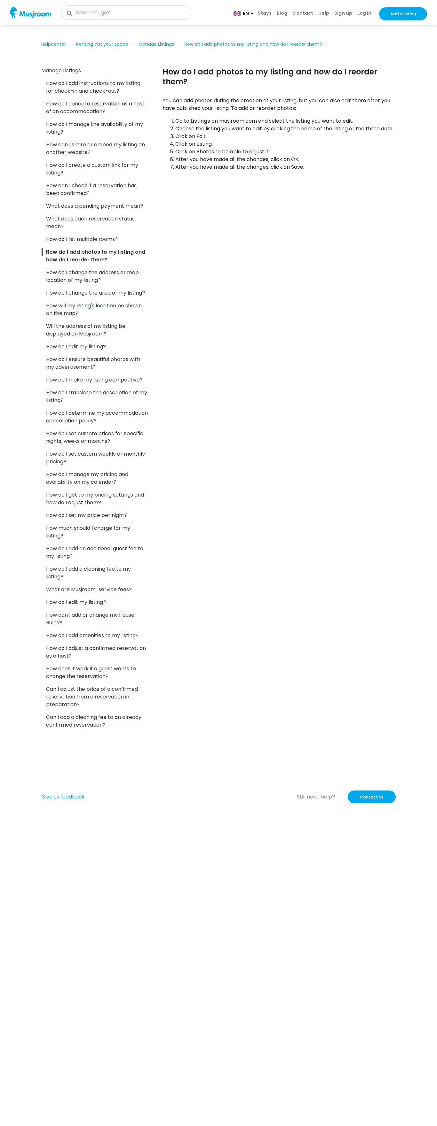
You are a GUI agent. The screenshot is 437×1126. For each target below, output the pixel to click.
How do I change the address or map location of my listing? (92, 276)
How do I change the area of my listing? (95, 293)
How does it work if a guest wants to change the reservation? (91, 672)
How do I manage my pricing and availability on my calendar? (87, 478)
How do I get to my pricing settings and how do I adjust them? (95, 498)
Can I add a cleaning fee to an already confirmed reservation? (93, 721)
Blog (282, 13)
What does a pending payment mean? (94, 206)
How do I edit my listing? (76, 346)
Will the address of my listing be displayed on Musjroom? (85, 329)
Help (323, 13)
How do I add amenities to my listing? (92, 635)
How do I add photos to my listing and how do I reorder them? (253, 44)
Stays (265, 13)
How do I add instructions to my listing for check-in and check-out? (93, 87)
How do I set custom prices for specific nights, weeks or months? (94, 437)
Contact (302, 13)
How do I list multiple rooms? (82, 239)
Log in (364, 13)
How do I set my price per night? (86, 515)
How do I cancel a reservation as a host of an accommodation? (95, 107)
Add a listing (403, 14)
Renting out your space (102, 44)
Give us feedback (63, 796)
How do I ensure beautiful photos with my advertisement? (93, 363)
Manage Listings (156, 44)
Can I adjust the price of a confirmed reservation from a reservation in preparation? (92, 696)
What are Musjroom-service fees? (89, 589)
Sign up (343, 13)
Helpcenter (53, 44)
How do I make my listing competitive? (94, 379)
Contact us (372, 797)
